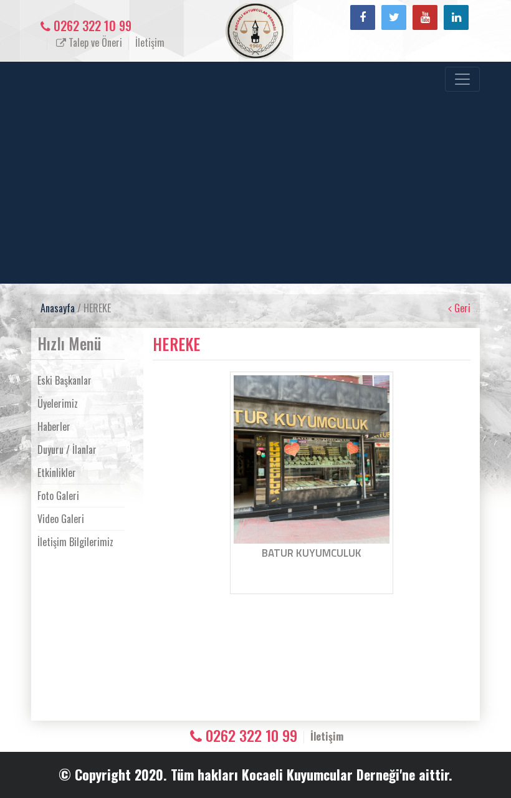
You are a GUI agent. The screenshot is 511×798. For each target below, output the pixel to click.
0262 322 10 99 (90, 25)
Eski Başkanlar (64, 380)
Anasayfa (58, 307)
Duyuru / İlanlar (67, 449)
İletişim (150, 42)
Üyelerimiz (57, 403)
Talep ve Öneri (94, 42)
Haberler (53, 426)
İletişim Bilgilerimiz (75, 541)
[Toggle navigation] (462, 79)
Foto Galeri (58, 495)
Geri (461, 307)
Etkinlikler (56, 472)
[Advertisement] (246, 185)
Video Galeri (60, 518)
